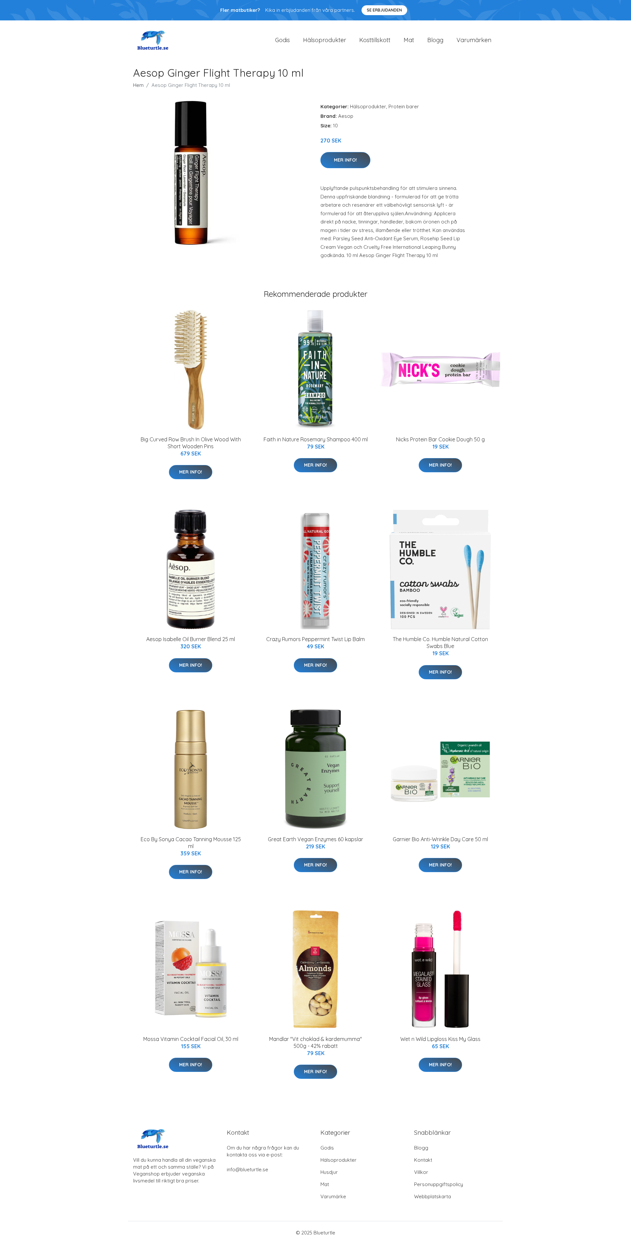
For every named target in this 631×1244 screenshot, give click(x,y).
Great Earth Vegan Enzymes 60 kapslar (315, 839)
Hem (138, 85)
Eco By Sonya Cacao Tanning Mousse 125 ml (191, 842)
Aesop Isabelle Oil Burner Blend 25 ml (190, 639)
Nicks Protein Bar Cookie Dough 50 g (440, 439)
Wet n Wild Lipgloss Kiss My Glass (440, 1039)
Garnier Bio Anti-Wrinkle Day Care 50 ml (440, 839)
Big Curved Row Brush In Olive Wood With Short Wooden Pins (191, 443)
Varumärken (473, 40)
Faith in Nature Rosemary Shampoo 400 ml (316, 439)
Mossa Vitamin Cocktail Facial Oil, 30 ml (190, 1039)
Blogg (435, 40)
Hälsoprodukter (324, 40)
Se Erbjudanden (384, 10)
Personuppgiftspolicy (438, 1184)
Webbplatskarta (432, 1196)
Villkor (421, 1172)
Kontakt (423, 1160)
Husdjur (329, 1172)
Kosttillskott (374, 40)
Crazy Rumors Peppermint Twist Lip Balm (315, 639)
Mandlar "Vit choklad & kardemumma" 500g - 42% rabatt (315, 1042)
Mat (409, 40)
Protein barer (403, 106)
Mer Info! (345, 160)
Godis (282, 40)
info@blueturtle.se (247, 1169)
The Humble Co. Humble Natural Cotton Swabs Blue (440, 642)
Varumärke (333, 1196)
